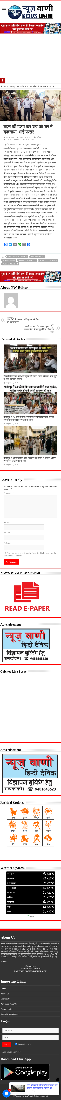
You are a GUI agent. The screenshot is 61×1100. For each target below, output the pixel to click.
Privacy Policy (7, 1009)
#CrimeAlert (37, 257)
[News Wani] (31, 11)
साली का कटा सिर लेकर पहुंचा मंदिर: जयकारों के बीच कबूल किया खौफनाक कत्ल (39, 328)
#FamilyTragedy (27, 260)
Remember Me (24, 1044)
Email (7, 532)
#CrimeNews (9, 260)
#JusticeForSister (48, 260)
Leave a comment (13, 139)
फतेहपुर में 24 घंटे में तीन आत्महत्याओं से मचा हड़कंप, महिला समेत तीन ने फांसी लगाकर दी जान (29, 418)
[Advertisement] (30, 56)
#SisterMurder (10, 264)
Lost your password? (11, 1052)
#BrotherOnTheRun (17, 257)
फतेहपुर (12, 86)
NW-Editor (10, 137)
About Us (5, 993)
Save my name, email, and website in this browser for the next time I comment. (30, 554)
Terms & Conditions (9, 1014)
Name (7, 522)
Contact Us (5, 999)
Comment (9, 493)
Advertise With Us (9, 1004)
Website (7, 543)
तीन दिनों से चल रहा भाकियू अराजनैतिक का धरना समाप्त (23, 319)
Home (5, 86)
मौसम (32, 916)
